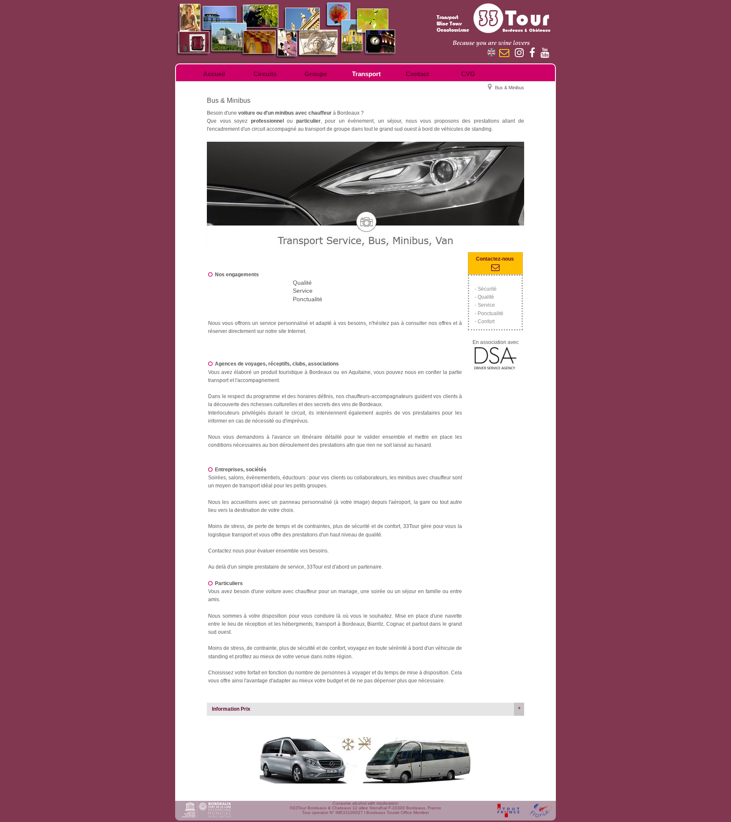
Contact (417, 73)
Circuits (265, 73)
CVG (468, 73)
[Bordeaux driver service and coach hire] (365, 196)
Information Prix (231, 709)
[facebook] (534, 55)
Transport (366, 73)
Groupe (316, 73)
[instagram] (521, 55)
